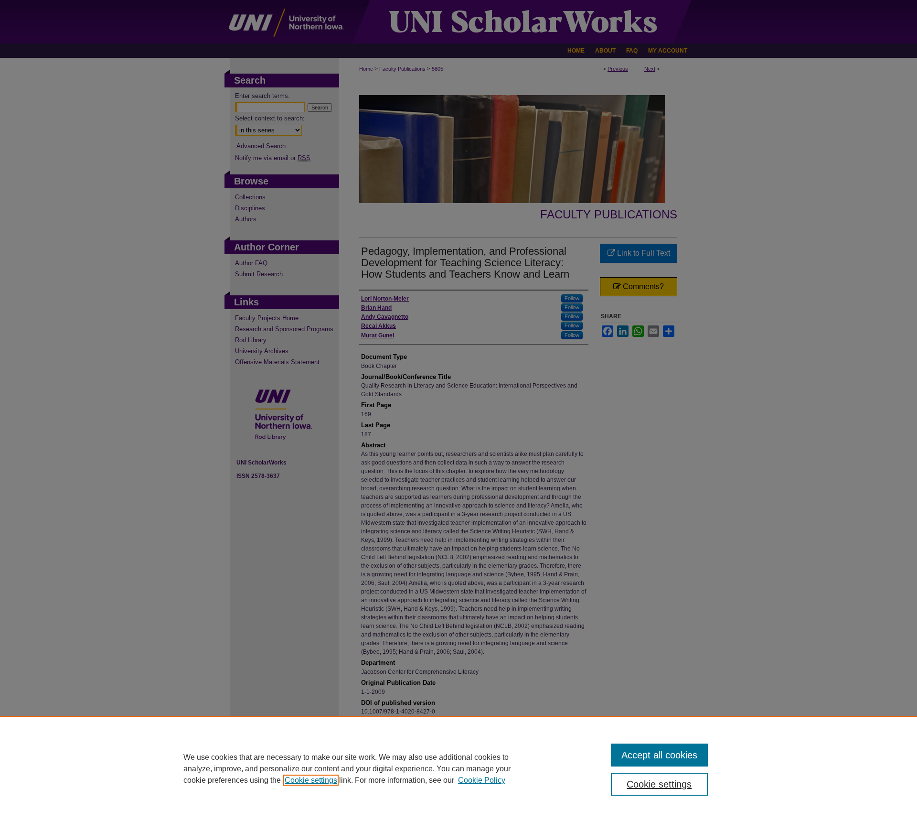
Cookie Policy (481, 780)
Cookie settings (311, 780)
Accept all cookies (659, 755)
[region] (458, 768)
